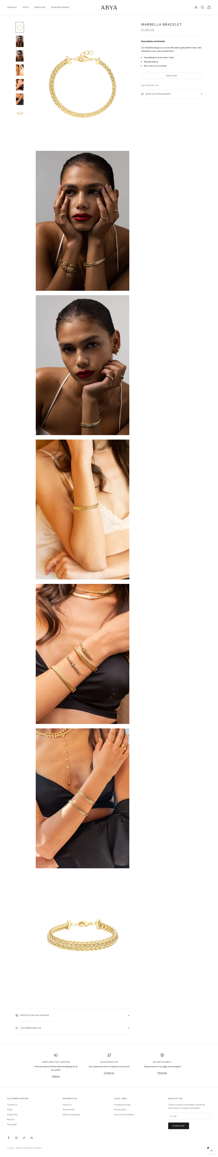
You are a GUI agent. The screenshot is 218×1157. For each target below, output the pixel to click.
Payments (162, 1073)
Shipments (12, 1114)
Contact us (12, 1104)
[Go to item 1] (20, 27)
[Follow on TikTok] (24, 1137)
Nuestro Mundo (60, 7)
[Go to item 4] (20, 70)
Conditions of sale (122, 1104)
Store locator (69, 1109)
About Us (67, 1104)
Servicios (40, 7)
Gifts (26, 7)
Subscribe (178, 1126)
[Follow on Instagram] (16, 1137)
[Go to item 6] (20, 99)
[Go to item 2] (20, 41)
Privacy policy (120, 1109)
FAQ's (9, 1109)
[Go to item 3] (20, 56)
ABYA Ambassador (71, 1114)
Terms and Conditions (124, 1114)
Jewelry (12, 7)
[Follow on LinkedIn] (31, 1137)
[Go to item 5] (20, 85)
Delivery (56, 1076)
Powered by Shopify (31, 1148)
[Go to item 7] (20, 113)
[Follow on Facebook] (8, 1137)
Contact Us (109, 1073)
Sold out (171, 75)
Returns (11, 1119)
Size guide (12, 1124)
